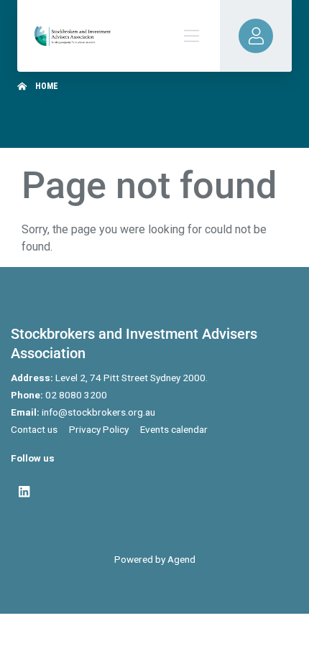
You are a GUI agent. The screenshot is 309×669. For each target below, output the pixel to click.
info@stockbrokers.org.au (98, 412)
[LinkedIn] (24, 491)
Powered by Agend (154, 559)
